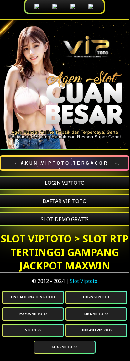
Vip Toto (33, 330)
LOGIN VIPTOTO (65, 182)
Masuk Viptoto (33, 314)
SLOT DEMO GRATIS (65, 219)
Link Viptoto (96, 314)
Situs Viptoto (64, 347)
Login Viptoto (96, 297)
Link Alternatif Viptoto (33, 297)
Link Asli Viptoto (96, 330)
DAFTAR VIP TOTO (64, 201)
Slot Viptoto (83, 281)
